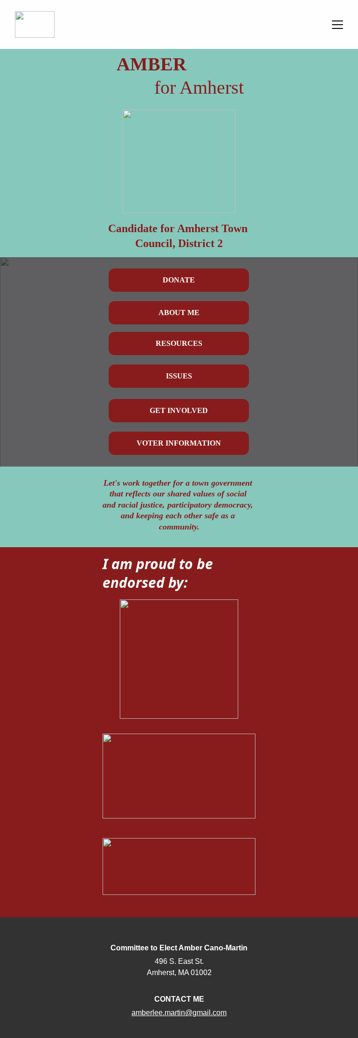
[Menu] (337, 25)
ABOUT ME (179, 312)
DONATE (179, 280)
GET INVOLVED (179, 410)
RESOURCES (179, 343)
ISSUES (179, 376)
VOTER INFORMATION (179, 443)
